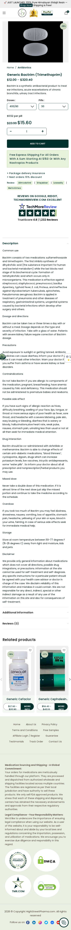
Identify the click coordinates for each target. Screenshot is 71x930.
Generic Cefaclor (18, 699)
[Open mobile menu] (4, 13)
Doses (11, 100)
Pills (41, 100)
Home (10, 67)
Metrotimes (14, 188)
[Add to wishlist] (30, 650)
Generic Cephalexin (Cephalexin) (52, 699)
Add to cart (37, 143)
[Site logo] (22, 12)
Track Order (36, 741)
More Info (27, 707)
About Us (31, 724)
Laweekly (58, 182)
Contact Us (55, 741)
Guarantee (52, 735)
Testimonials (16, 741)
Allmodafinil (24, 182)
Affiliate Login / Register (26, 735)
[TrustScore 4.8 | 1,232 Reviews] (38, 209)
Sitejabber (42, 182)
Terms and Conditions (25, 730)
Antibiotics (24, 67)
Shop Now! (26, 5)
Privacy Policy (49, 724)
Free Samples (51, 730)
